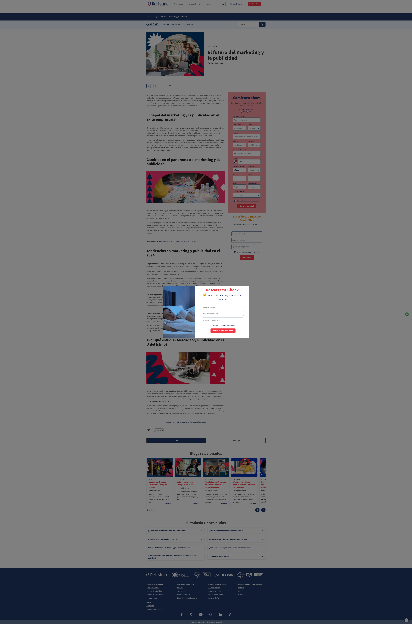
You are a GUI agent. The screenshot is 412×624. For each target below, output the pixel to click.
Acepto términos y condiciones (224, 325)
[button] (246, 289)
